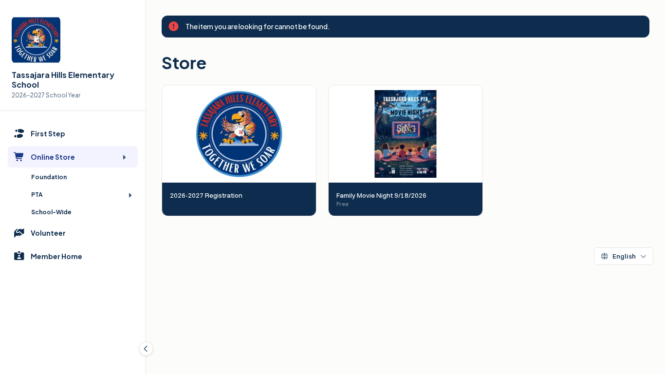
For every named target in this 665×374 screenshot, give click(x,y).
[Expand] (124, 157)
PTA (37, 194)
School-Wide (51, 212)
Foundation (49, 177)
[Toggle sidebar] (146, 348)
